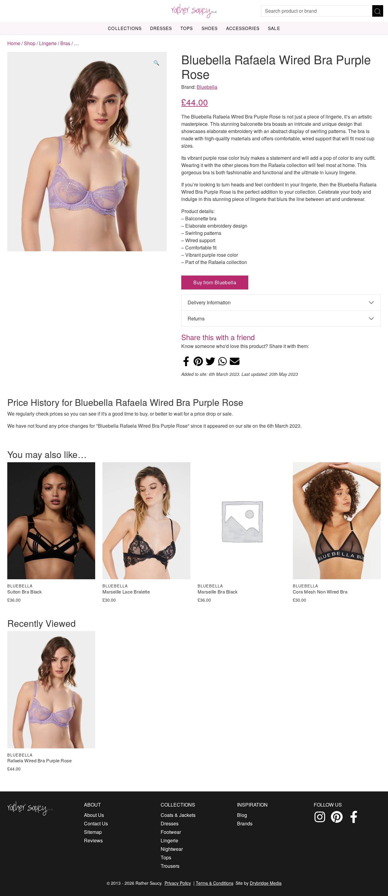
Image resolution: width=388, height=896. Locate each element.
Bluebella (207, 86)
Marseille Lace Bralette (126, 592)
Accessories (243, 28)
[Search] (377, 11)
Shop (29, 43)
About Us (94, 814)
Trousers (170, 865)
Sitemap (93, 831)
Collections (125, 28)
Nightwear (172, 848)
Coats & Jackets (178, 814)
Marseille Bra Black (218, 592)
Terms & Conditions (214, 883)
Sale (274, 28)
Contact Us (96, 823)
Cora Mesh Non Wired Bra (320, 592)
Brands (245, 823)
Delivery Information (209, 302)
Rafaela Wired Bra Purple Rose (39, 761)
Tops (186, 28)
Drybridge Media (266, 883)
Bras (65, 43)
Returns (196, 318)
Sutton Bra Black (24, 592)
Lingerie (48, 43)
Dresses (161, 28)
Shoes (210, 28)
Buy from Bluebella (214, 282)
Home (13, 43)
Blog (242, 814)
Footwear (171, 831)
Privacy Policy (178, 883)
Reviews (93, 840)
